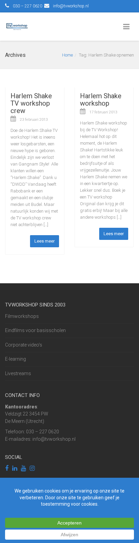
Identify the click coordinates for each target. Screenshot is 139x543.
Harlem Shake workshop (100, 99)
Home (67, 55)
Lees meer (44, 241)
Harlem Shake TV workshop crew (31, 103)
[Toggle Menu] (127, 27)
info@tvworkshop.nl (71, 6)
